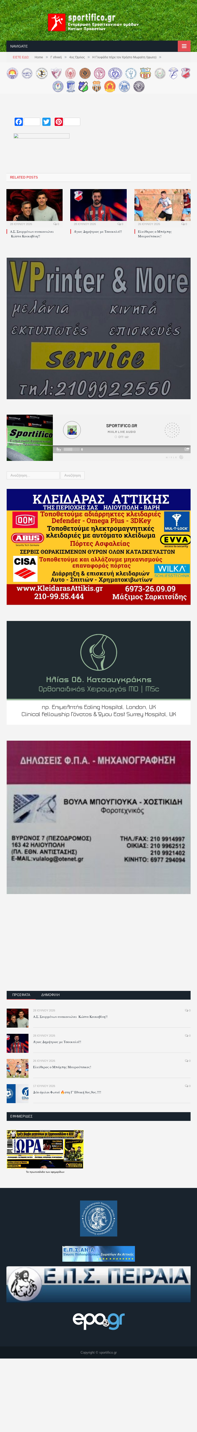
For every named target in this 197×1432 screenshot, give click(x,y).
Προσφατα (21, 995)
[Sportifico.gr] (98, 21)
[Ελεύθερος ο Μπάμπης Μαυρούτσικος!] (162, 207)
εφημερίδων (57, 1171)
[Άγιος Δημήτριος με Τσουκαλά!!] (98, 207)
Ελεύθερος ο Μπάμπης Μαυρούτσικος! (155, 233)
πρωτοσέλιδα (37, 1171)
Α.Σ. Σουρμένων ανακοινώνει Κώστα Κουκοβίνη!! (32, 233)
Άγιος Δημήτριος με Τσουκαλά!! (98, 231)
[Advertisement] (99, 946)
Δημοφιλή (50, 995)
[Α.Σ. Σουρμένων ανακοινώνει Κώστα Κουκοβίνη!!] (34, 207)
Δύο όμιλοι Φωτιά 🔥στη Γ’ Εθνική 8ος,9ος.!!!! (67, 1092)
